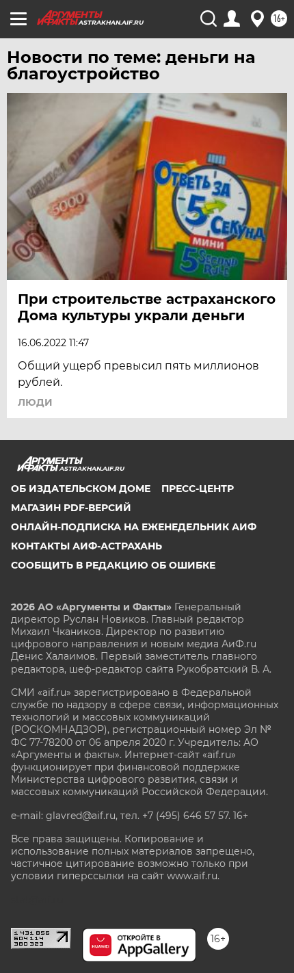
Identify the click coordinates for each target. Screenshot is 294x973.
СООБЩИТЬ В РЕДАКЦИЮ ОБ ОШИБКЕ (113, 565)
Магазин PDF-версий (71, 508)
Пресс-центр (197, 488)
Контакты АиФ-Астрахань (86, 546)
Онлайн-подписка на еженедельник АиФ (133, 527)
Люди (35, 402)
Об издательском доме (80, 488)
